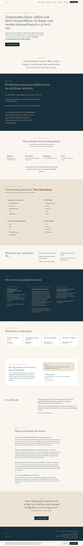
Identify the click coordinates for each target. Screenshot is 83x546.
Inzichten (60, 2)
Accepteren (73, 543)
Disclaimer (63, 536)
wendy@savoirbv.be (66, 534)
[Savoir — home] (7, 2)
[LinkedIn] (5, 536)
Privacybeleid (57, 536)
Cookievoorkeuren (74, 536)
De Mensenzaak (74, 537)
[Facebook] (10, 536)
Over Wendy (65, 2)
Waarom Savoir (41, 2)
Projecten (54, 2)
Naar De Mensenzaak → (50, 380)
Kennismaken (74, 2)
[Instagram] (8, 536)
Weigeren (65, 543)
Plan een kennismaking (12, 44)
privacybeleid (37, 544)
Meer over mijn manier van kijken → (45, 413)
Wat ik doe (48, 2)
